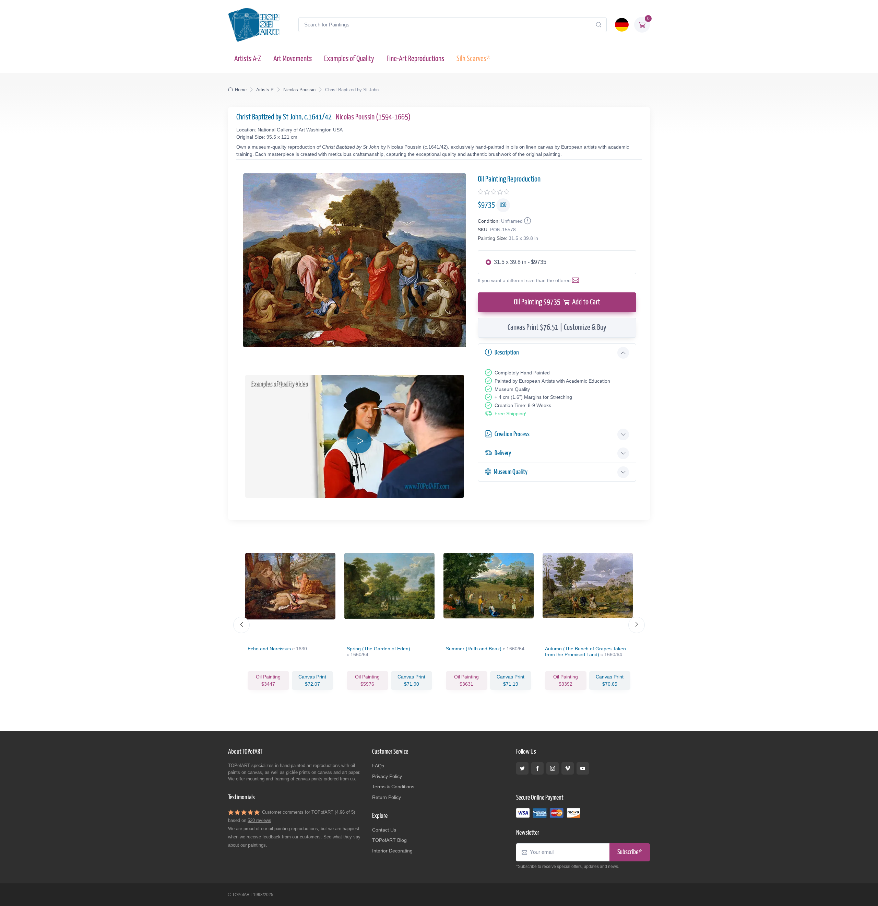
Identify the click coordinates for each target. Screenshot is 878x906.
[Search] (598, 25)
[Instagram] (552, 768)
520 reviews (259, 820)
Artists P (265, 89)
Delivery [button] (503, 453)
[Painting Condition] (527, 221)
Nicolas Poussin (299, 89)
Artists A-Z (247, 59)
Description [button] (507, 352)
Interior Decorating (392, 850)
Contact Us (384, 830)
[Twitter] (522, 768)
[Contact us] (577, 280)
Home (241, 89)
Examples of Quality (349, 59)
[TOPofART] (254, 24)
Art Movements (292, 59)
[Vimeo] (567, 768)
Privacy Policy (387, 776)
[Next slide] (636, 625)
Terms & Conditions (393, 786)
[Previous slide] (241, 625)
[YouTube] (583, 768)
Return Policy (386, 797)
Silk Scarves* (473, 59)
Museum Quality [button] (510, 472)
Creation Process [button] (512, 434)
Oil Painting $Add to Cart (557, 302)
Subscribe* (629, 852)
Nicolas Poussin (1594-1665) (373, 117)
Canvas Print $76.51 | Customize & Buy (557, 328)
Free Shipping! (510, 413)
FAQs (378, 765)
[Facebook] (537, 768)
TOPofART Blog (389, 840)
